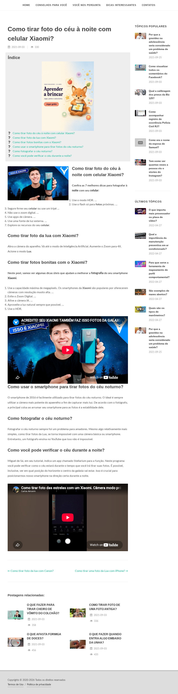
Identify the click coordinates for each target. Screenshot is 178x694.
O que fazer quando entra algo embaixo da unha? (105, 638)
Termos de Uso (15, 684)
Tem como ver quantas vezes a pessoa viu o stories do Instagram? (158, 168)
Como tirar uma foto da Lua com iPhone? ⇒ (101, 571)
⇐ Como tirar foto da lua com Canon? (31, 571)
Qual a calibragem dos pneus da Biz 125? (159, 95)
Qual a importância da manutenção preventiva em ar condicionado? (158, 241)
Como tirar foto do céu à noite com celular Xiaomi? (44, 133)
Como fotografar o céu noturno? (32, 151)
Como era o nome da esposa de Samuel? (159, 144)
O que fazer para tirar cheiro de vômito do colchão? (43, 609)
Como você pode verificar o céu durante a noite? (42, 155)
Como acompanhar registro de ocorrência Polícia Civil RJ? (159, 119)
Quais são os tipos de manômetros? (157, 312)
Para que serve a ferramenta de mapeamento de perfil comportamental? (159, 270)
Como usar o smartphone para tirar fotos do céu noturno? (48, 146)
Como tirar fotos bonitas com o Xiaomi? (37, 142)
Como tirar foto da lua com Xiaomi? (34, 137)
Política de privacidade (39, 684)
